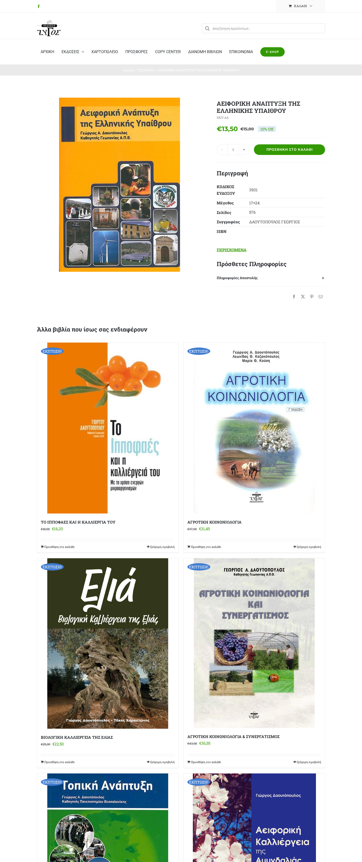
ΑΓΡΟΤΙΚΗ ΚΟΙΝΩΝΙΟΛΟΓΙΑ (214, 522)
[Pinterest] (311, 296)
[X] (302, 296)
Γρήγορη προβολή (162, 547)
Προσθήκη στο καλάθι (289, 150)
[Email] (320, 296)
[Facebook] (294, 296)
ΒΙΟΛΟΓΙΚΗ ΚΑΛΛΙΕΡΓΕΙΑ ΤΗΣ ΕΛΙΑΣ (77, 737)
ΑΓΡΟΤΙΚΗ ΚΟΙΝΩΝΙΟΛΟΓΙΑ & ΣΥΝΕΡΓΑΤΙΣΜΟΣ (233, 736)
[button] (271, 277)
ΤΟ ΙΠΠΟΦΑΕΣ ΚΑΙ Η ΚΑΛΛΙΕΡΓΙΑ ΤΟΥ (78, 522)
